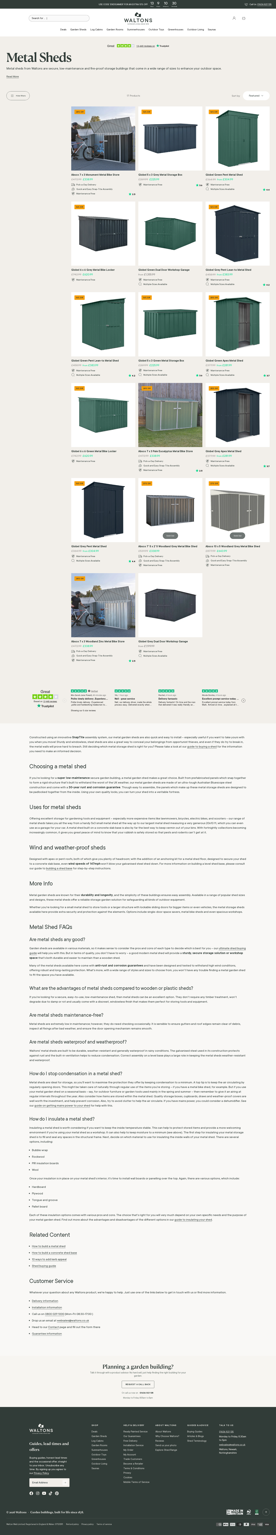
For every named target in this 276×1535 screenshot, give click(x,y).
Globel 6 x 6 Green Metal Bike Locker (93, 451)
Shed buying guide (44, 1266)
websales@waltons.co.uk (73, 1320)
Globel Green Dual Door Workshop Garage (164, 270)
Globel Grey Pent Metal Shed (89, 546)
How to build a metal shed (48, 1246)
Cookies (127, 1477)
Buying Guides (194, 1431)
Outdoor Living (99, 1463)
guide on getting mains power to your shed (62, 1105)
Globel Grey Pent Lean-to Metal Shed (228, 270)
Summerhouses (100, 1450)
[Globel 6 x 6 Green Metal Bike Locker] (103, 415)
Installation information (47, 1307)
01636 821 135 (264, 4)
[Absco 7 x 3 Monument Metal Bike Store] (103, 138)
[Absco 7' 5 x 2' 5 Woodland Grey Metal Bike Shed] (170, 510)
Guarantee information (47, 1334)
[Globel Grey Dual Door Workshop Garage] (170, 605)
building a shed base (59, 868)
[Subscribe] (65, 1482)
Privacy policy (87, 1524)
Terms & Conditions (133, 1468)
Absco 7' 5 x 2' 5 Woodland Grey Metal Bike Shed (167, 546)
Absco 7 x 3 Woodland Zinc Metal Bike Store (98, 641)
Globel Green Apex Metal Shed (224, 360)
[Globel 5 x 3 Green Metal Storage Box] (170, 324)
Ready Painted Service (135, 1431)
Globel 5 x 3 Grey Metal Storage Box (160, 175)
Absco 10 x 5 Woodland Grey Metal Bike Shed (233, 546)
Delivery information (45, 1301)
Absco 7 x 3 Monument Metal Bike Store (95, 175)
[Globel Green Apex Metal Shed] (238, 324)
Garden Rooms (99, 1445)
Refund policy (72, 1524)
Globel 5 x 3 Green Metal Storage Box (161, 360)
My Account (129, 1454)
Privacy (127, 1472)
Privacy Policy (41, 1473)
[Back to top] (266, 1512)
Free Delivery (130, 1440)
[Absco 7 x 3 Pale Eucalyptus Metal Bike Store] (170, 415)
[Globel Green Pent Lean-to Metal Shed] (103, 324)
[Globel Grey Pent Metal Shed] (103, 510)
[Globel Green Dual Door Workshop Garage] (170, 234)
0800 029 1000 (54, 1314)
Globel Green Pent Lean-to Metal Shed (95, 360)
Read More (12, 76)
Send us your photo (165, 1445)
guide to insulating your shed (193, 1220)
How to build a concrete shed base (54, 1253)
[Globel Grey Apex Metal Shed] (238, 415)
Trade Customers (132, 1459)
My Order (128, 1450)
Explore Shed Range (166, 1450)
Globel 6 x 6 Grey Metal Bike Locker (93, 270)
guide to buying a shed (202, 746)
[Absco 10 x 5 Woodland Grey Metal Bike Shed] (238, 510)
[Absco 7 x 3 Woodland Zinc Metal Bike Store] (103, 605)
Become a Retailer (133, 1463)
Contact (53, 1327)
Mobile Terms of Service (136, 1482)
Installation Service (133, 1445)
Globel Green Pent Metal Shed (224, 175)
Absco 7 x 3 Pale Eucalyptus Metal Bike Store (165, 451)
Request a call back (138, 1384)
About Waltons (163, 1431)
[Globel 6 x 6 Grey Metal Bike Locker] (103, 234)
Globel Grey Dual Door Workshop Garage (163, 641)
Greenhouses (99, 1459)
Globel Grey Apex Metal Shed (223, 451)
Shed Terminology (197, 1440)
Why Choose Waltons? (167, 1436)
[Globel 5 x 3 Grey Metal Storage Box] (170, 138)
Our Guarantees (132, 1436)
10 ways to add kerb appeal (49, 1259)
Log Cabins (97, 1440)
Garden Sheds (99, 1436)
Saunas (95, 1468)
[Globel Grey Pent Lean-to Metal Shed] (238, 234)
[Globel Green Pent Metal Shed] (238, 138)
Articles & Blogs (195, 1436)
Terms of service (104, 1524)
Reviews (159, 1440)
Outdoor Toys (99, 1454)
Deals (94, 1431)
